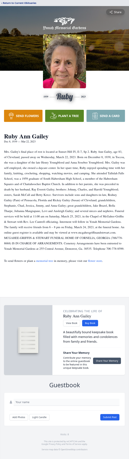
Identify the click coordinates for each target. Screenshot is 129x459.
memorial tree (44, 261)
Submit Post (110, 417)
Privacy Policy (55, 444)
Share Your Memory (107, 360)
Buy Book (90, 323)
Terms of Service (73, 444)
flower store (95, 261)
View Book (71, 323)
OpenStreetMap (68, 449)
